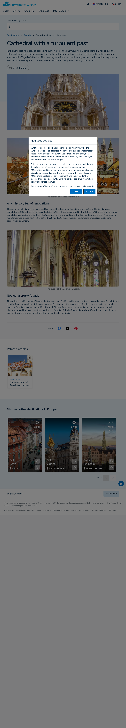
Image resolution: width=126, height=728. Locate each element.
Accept (89, 191)
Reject (76, 191)
